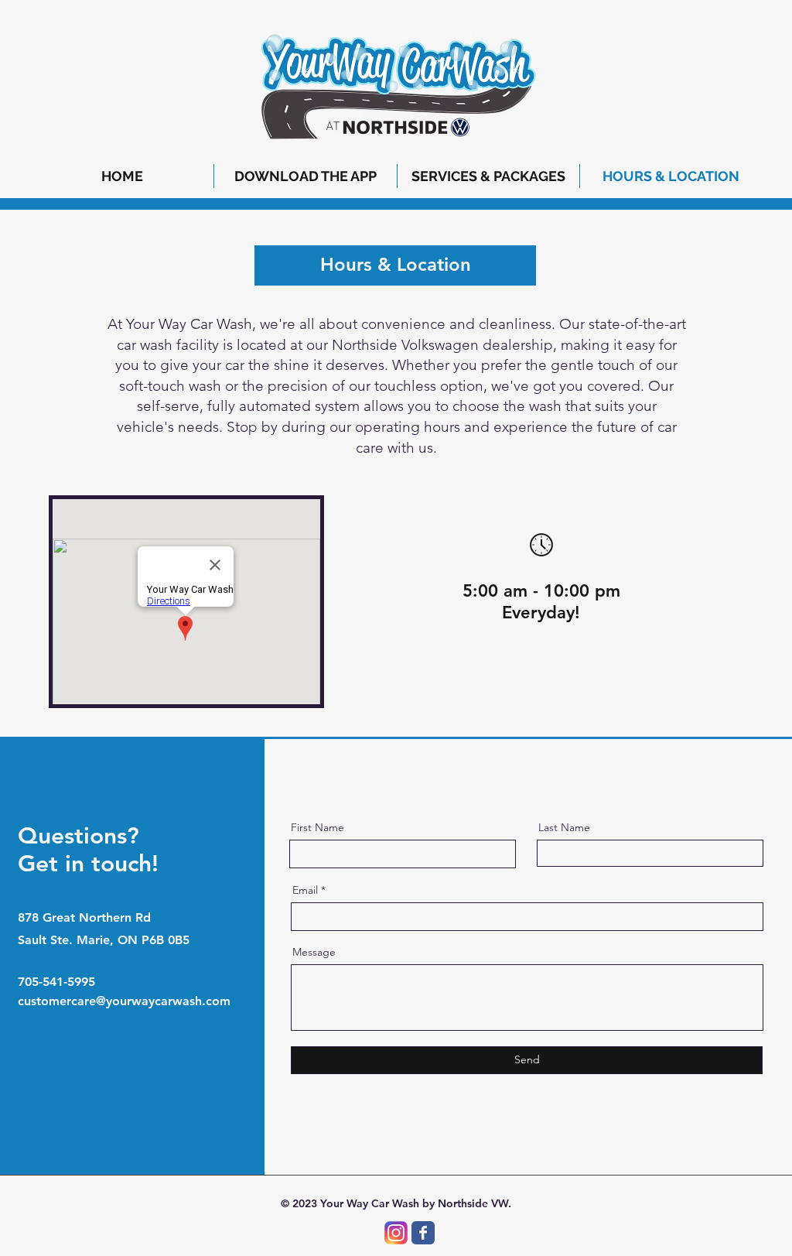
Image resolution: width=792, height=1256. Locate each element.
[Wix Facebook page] (423, 1232)
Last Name (564, 827)
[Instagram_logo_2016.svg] (396, 1232)
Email (305, 890)
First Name (317, 827)
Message (314, 951)
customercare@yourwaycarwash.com (124, 1001)
